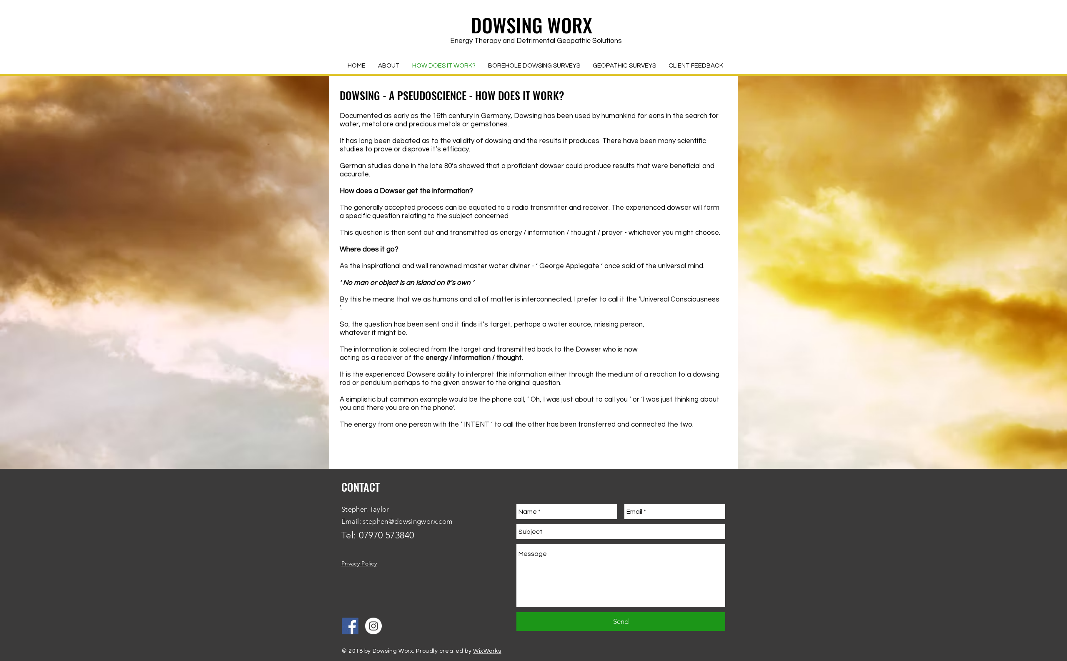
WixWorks (487, 651)
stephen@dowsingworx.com (407, 521)
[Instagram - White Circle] (373, 626)
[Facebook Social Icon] (350, 626)
